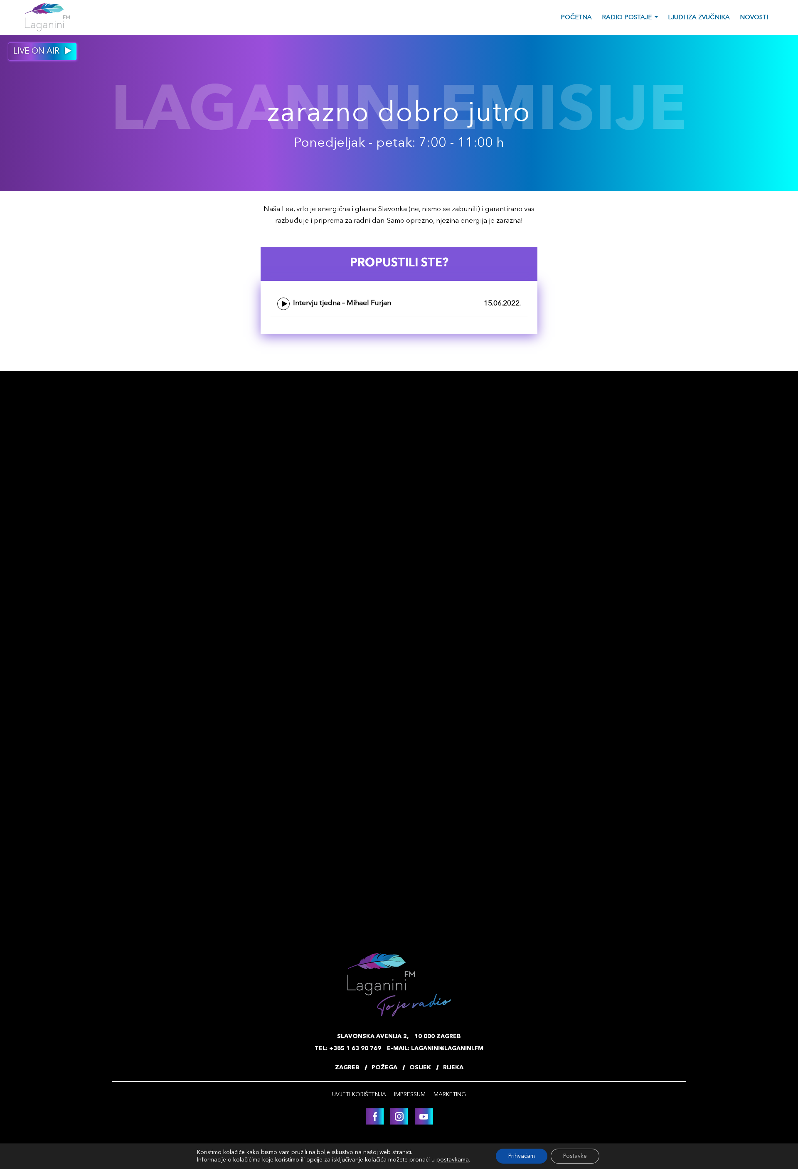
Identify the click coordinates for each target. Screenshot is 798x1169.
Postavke (575, 1156)
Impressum (410, 1095)
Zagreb (347, 1068)
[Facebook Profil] (375, 1116)
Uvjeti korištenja (359, 1095)
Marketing (449, 1095)
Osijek (420, 1068)
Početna (576, 18)
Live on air (37, 51)
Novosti (754, 18)
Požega (384, 1068)
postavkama (452, 1160)
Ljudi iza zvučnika (699, 18)
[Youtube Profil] (424, 1116)
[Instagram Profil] (399, 1116)
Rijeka (453, 1068)
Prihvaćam (521, 1156)
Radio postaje (627, 18)
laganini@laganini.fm (447, 1048)
